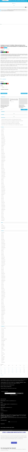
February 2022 (3, 202)
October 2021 (3, 311)
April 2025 (2, 150)
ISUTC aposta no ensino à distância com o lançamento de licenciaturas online (14, 100)
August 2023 (2, 281)
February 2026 (3, 240)
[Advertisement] (14, 17)
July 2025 (2, 146)
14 (20, 369)
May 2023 (2, 285)
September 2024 (3, 160)
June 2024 (2, 164)
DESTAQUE (2, 47)
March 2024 (2, 168)
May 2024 (2, 165)
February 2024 (3, 273)
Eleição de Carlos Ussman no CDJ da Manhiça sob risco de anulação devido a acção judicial (12, 124)
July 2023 (2, 179)
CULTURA (2, 329)
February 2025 (3, 153)
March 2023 (2, 288)
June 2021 (2, 213)
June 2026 (2, 131)
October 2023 (3, 175)
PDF (1, 351)
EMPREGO (2, 337)
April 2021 (2, 216)
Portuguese (5, 0)
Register (15, 0)
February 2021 (3, 322)
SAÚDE (2, 355)
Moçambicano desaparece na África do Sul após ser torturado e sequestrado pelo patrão (24, 93)
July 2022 (2, 195)
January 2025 (2, 258)
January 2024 (2, 171)
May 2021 (2, 318)
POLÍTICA (2, 352)
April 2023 (2, 183)
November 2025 (3, 141)
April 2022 (2, 303)
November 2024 (3, 157)
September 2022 (3, 296)
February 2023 (3, 186)
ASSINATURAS (18, 0)
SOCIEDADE (5, 47)
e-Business (2, 333)
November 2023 (3, 277)
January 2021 (2, 220)
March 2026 (2, 135)
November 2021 (3, 206)
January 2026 (2, 138)
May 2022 (2, 198)
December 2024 (3, 156)
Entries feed (2, 225)
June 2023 (2, 180)
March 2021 (2, 217)
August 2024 (2, 161)
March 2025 (2, 255)
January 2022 (2, 307)
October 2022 (3, 191)
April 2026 (2, 134)
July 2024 (2, 266)
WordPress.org (3, 228)
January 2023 (2, 187)
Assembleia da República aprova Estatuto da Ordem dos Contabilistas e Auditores (4, 93)
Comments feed (3, 227)
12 (12, 369)
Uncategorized (3, 362)
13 (16, 369)
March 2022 (2, 201)
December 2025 (3, 139)
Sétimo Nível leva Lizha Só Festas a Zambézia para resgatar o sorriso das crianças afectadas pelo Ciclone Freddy (5, 106)
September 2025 (3, 247)
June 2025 (2, 251)
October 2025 (3, 142)
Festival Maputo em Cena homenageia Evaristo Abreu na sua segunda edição (10, 123)
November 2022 (3, 190)
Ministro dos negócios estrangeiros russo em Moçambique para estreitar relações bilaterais (22, 106)
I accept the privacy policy (14, 394)
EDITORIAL (2, 336)
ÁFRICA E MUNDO (22, 0)
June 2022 (2, 300)
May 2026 (2, 236)
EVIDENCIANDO (3, 340)
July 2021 (2, 212)
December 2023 (3, 172)
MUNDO (2, 347)
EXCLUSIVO (2, 341)
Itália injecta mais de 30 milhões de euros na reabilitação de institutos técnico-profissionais (12, 120)
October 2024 (3, 262)
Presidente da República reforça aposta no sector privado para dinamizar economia (11, 119)
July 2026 (2, 130)
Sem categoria (3, 356)
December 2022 (3, 292)
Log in (2, 224)
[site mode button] (25, 7)
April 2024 (2, 270)
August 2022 (2, 194)
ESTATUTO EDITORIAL (9, 0)
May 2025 (2, 149)
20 (16, 370)
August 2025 (2, 145)
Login (13, 0)
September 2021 (3, 209)
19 (12, 370)
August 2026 (2, 232)
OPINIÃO (2, 348)
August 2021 (2, 210)
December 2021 (3, 205)
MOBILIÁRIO (2, 344)
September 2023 (3, 176)
